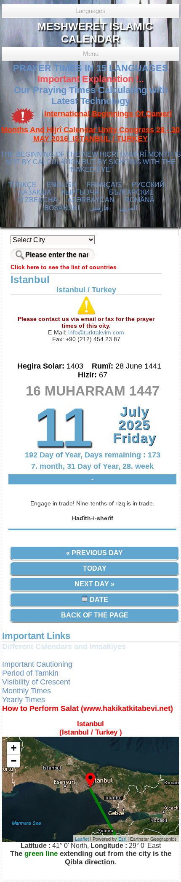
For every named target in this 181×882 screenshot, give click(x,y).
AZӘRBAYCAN (90, 199)
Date (98, 599)
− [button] (13, 761)
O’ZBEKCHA (38, 199)
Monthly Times (26, 691)
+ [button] (13, 748)
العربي (128, 207)
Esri (122, 838)
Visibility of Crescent (36, 682)
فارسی (99, 207)
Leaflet (82, 838)
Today (94, 568)
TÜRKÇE (22, 184)
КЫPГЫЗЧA (80, 192)
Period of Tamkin (30, 673)
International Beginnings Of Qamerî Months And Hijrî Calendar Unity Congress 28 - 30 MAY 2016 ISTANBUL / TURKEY (90, 126)
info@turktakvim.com (95, 332)
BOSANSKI (61, 207)
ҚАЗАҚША (35, 192)
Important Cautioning (37, 664)
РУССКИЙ (148, 184)
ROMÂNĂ (139, 199)
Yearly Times (23, 699)
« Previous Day (94, 552)
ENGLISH (62, 184)
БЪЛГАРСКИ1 (131, 192)
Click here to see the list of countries (64, 267)
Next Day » (94, 584)
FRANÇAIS (104, 184)
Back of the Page (94, 615)
